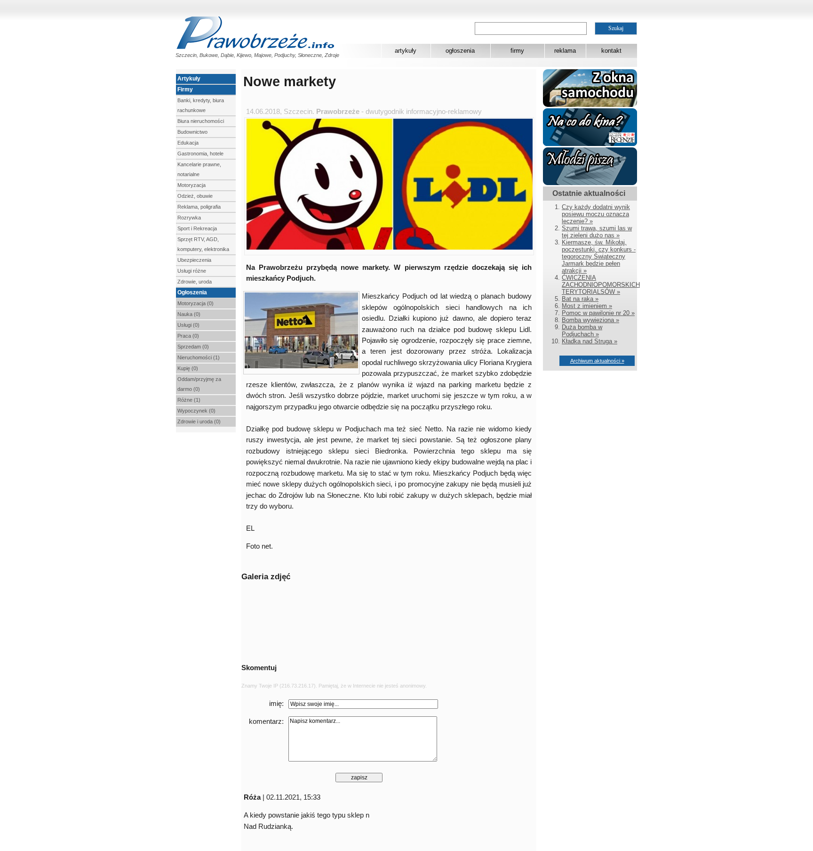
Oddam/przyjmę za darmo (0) (199, 384)
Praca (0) (188, 336)
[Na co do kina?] (590, 143)
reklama (565, 50)
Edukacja (188, 143)
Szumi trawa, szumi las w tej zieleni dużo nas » (597, 232)
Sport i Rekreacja (197, 228)
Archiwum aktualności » (597, 361)
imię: (276, 703)
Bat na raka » (580, 298)
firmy (517, 50)
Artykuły (188, 78)
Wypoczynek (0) (196, 410)
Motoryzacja (191, 185)
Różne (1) (188, 400)
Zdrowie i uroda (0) (199, 421)
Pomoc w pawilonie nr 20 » (598, 312)
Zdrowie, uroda (194, 281)
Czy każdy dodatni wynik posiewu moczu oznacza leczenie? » (596, 214)
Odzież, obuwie (195, 196)
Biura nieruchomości (200, 121)
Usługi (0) (188, 325)
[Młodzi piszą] (590, 182)
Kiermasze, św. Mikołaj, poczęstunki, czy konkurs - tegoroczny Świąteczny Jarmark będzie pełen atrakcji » (599, 256)
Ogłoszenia (192, 292)
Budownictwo (192, 132)
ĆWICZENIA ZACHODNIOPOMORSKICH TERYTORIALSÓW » (601, 284)
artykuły (405, 50)
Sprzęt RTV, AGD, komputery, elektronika (203, 244)
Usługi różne (191, 271)
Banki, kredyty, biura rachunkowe (200, 105)
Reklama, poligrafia (199, 207)
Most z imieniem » (587, 305)
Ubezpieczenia (194, 260)
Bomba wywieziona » (590, 320)
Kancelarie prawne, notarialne (199, 169)
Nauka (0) (188, 314)
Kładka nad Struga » (589, 341)
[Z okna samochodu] (590, 104)
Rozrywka (189, 217)
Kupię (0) (187, 368)
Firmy (185, 89)
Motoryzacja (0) (195, 303)
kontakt (611, 50)
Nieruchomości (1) (198, 357)
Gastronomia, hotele (200, 153)
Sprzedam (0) (193, 346)
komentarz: (266, 721)
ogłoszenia (460, 50)
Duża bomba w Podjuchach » (582, 331)
